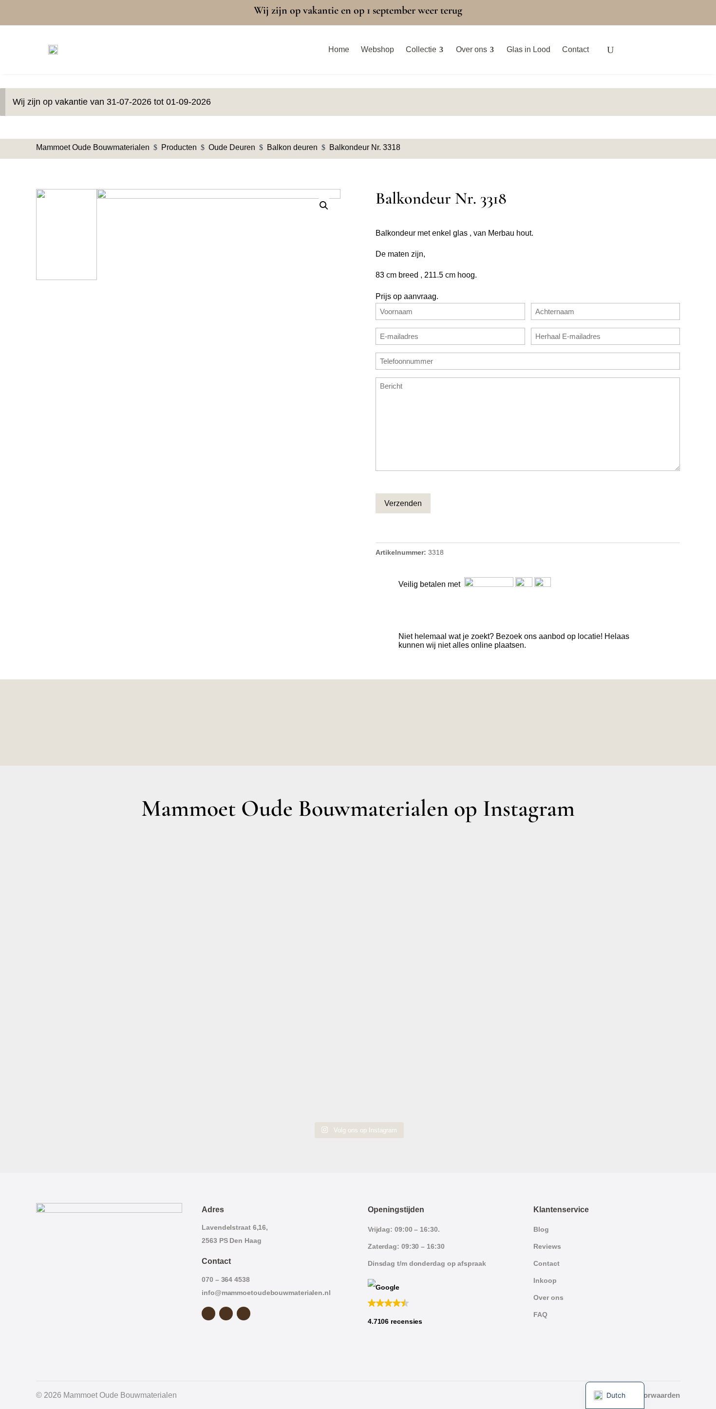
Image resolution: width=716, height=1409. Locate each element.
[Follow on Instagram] (226, 1313)
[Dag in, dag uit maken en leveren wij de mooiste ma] (114, 884)
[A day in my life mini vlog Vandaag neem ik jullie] (114, 977)
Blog (541, 1229)
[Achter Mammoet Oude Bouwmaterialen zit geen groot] (114, 1070)
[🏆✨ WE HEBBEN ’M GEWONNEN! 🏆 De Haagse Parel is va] (439, 884)
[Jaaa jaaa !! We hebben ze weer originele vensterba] (277, 977)
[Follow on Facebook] (208, 1313)
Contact (546, 1263)
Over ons (548, 1297)
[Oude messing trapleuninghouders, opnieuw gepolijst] (439, 1070)
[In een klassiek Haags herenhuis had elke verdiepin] (277, 1070)
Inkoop (544, 1280)
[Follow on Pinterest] (243, 1313)
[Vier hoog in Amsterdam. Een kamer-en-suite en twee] (277, 884)
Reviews (547, 1246)
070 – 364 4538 (226, 1279)
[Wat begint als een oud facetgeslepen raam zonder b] (601, 977)
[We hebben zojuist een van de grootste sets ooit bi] (439, 977)
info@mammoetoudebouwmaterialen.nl (266, 1292)
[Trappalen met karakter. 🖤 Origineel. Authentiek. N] (601, 1070)
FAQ (540, 1314)
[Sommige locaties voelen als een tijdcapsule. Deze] (601, 884)
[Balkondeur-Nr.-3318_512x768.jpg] (218, 371)
